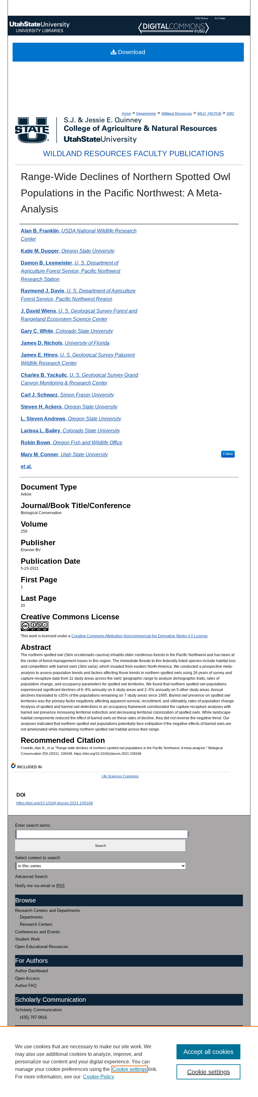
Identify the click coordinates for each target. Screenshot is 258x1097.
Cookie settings (129, 1069)
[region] (129, 1061)
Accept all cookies (208, 1051)
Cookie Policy (98, 1076)
